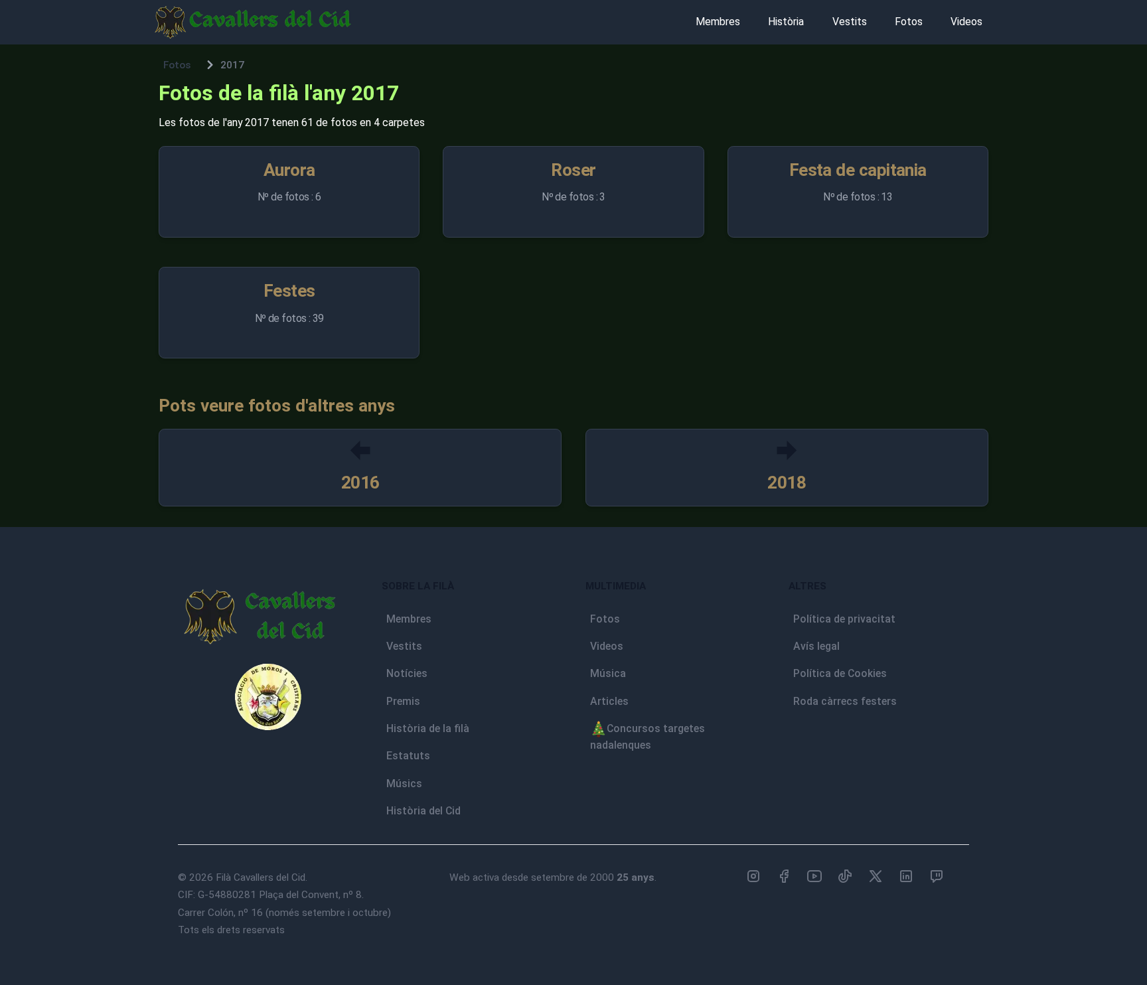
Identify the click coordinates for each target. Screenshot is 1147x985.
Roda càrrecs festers (845, 701)
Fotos (909, 21)
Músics (404, 783)
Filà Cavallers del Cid (260, 877)
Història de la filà (427, 728)
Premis (403, 701)
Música (608, 673)
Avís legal (816, 646)
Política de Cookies (840, 673)
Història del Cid (423, 810)
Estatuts (408, 755)
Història (786, 21)
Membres (718, 21)
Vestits (849, 21)
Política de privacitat (844, 619)
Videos (966, 21)
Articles (609, 701)
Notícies (406, 673)
